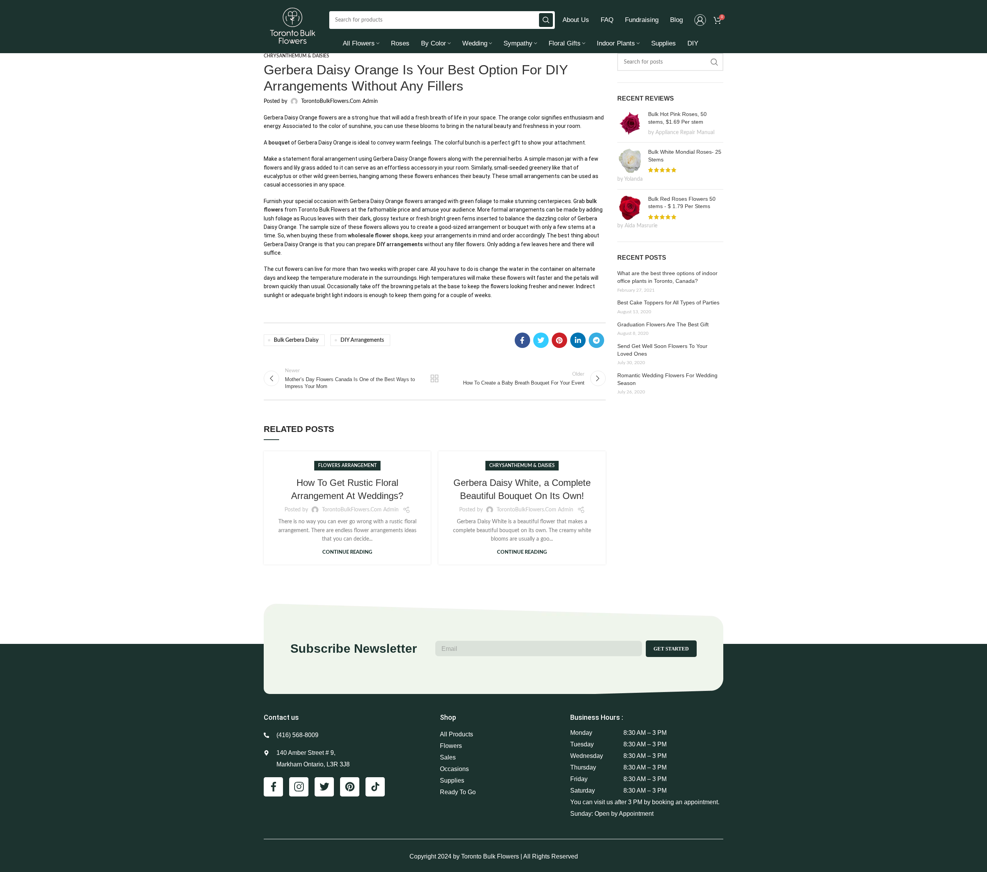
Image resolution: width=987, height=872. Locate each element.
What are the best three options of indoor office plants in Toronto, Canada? (667, 277)
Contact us (281, 717)
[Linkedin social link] (578, 340)
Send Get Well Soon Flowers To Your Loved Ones (662, 350)
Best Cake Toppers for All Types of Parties (668, 302)
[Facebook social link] (522, 340)
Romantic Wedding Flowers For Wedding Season (667, 379)
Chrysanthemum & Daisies (296, 56)
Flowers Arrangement (347, 465)
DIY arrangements (400, 244)
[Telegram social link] (596, 340)
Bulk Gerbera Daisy (296, 340)
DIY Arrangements (362, 340)
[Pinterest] (349, 786)
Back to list (434, 378)
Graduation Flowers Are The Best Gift (663, 324)
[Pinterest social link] (559, 340)
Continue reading (347, 552)
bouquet (279, 142)
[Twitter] (324, 786)
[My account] (700, 20)
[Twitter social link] (541, 340)
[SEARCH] (546, 20)
